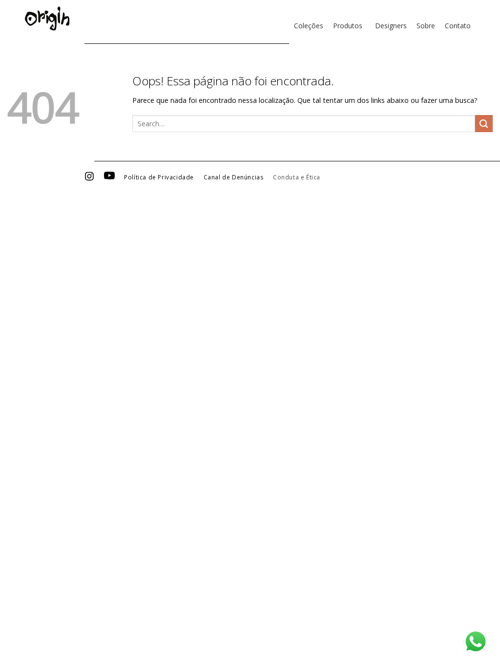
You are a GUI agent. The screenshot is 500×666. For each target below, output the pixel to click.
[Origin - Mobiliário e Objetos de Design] (47, 18)
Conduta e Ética (296, 177)
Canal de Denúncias (234, 177)
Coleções (308, 25)
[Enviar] (484, 124)
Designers (391, 25)
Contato (458, 25)
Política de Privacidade (159, 177)
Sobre (426, 25)
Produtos (347, 25)
